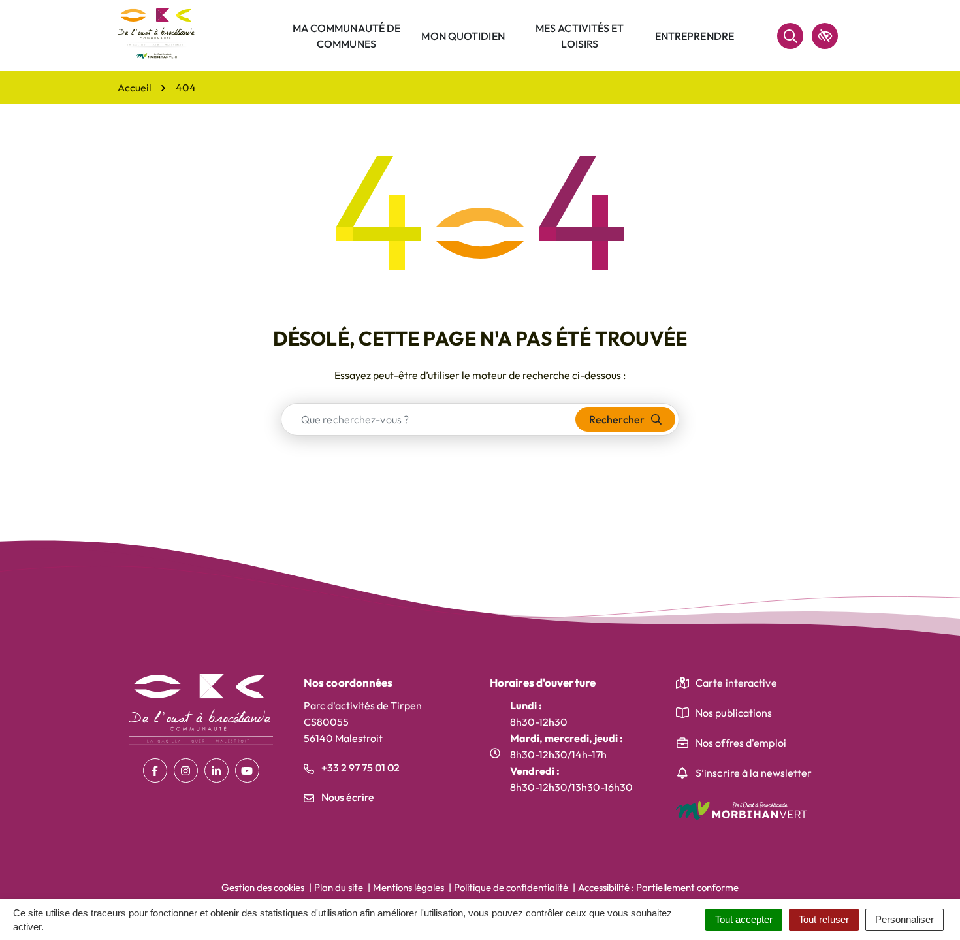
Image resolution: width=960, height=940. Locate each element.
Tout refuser (824, 919)
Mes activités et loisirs (580, 36)
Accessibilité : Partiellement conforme (658, 887)
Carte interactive (736, 682)
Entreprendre (694, 35)
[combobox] (428, 419)
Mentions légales (408, 887)
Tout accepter (744, 919)
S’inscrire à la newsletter (754, 772)
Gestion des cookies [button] (262, 887)
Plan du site (338, 887)
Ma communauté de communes (347, 36)
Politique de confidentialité (511, 887)
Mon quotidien (462, 35)
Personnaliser (904, 919)
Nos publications (734, 712)
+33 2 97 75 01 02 (359, 767)
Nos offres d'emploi (741, 742)
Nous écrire (346, 796)
